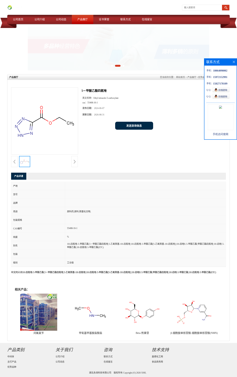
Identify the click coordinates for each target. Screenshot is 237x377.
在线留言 (147, 19)
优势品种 (202, 77)
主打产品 (11, 362)
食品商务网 (157, 362)
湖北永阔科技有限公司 (100, 372)
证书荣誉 (104, 19)
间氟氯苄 (39, 333)
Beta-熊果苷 (142, 333)
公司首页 (18, 19)
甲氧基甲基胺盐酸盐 (90, 333)
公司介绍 (39, 19)
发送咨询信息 (134, 125)
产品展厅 (82, 19)
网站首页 (180, 77)
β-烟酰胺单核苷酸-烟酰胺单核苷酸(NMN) (194, 333)
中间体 (10, 356)
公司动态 (61, 19)
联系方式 (125, 19)
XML (143, 372)
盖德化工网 (157, 356)
